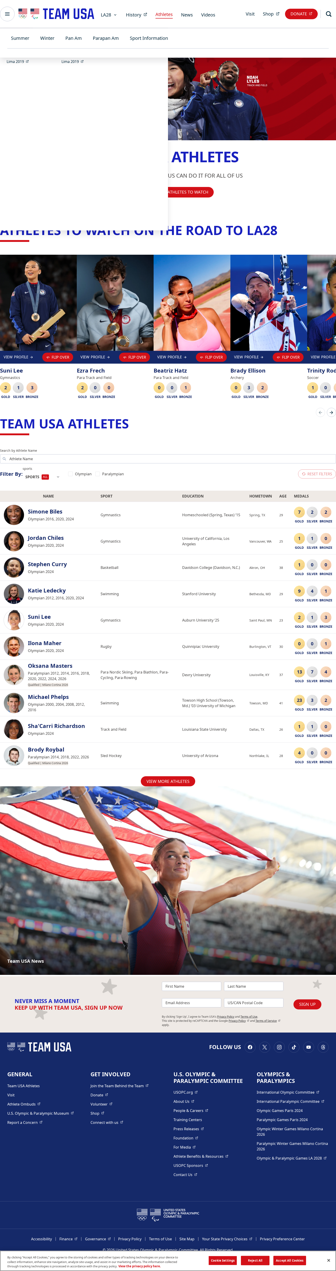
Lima (19, 61)
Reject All (255, 1260)
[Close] (329, 1260)
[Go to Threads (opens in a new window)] (323, 1047)
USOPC (190, 1165)
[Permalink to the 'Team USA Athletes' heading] (133, 423)
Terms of (268, 1021)
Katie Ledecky (47, 590)
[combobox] (43, 476)
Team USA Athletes (23, 1085)
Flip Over (60, 357)
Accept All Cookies (289, 1260)
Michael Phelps (48, 697)
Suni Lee (39, 617)
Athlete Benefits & (200, 1156)
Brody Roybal (46, 749)
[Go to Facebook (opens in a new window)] (250, 1047)
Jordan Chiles (46, 538)
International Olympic (288, 1092)
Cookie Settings (223, 1260)
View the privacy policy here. (139, 1266)
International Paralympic (290, 1101)
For (184, 1147)
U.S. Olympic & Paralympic (40, 1113)
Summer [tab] (20, 38)
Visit (250, 14)
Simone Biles (45, 511)
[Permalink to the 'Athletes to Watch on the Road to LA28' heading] (282, 230)
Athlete (23, 1104)
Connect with (107, 1122)
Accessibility (41, 1238)
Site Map (187, 1238)
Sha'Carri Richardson (56, 726)
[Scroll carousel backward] (320, 412)
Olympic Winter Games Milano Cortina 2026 (290, 1131)
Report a (25, 1122)
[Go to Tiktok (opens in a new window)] (293, 1047)
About (183, 1101)
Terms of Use (248, 1017)
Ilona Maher (44, 643)
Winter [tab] (47, 38)
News (187, 15)
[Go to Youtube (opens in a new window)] (308, 1047)
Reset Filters (319, 473)
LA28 (106, 15)
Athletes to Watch (188, 192)
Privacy (239, 1021)
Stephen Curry (47, 564)
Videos (208, 15)
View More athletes (168, 781)
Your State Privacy (227, 1238)
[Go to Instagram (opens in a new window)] (279, 1047)
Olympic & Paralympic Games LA (292, 1158)
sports (27, 468)
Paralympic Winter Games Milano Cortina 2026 (292, 1146)
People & (190, 1110)
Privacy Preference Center (282, 1238)
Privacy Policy (225, 1017)
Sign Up (307, 1004)
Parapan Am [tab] (106, 38)
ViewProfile (16, 358)
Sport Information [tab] (149, 38)
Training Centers (187, 1119)
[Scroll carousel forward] (331, 412)
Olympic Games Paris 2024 (280, 1110)
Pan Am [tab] (73, 38)
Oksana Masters (50, 666)
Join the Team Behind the (120, 1085)
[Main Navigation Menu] (7, 14)
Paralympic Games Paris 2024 (282, 1119)
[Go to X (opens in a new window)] (264, 1047)
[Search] (328, 14)
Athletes (164, 14)
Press (188, 1128)
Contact (185, 1174)
